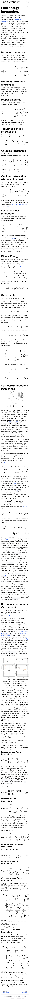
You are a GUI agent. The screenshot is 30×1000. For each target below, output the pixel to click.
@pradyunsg (18, 998)
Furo (23, 998)
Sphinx (12, 998)
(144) (13, 239)
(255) (16, 422)
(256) (10, 422)
